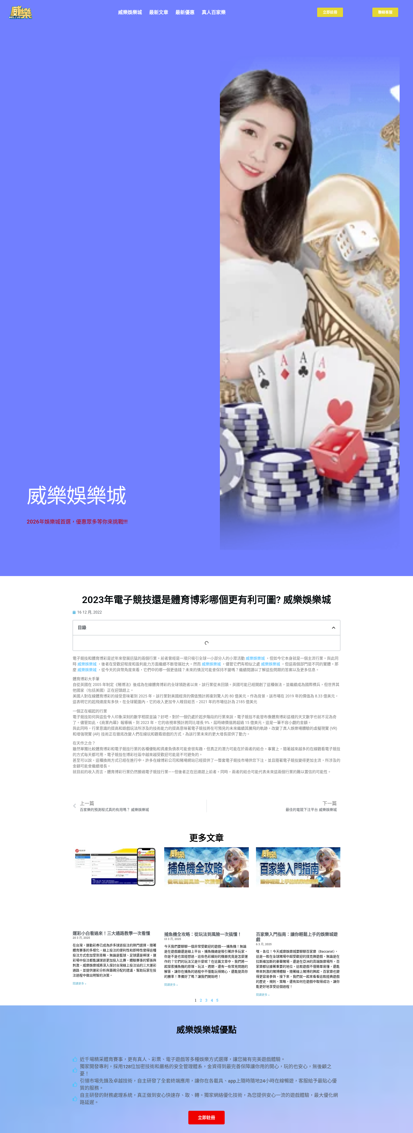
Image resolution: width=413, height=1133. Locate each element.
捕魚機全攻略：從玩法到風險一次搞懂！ (203, 934)
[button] (333, 628)
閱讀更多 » (79, 983)
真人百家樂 (214, 12)
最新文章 (158, 12)
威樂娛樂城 (130, 12)
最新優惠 (185, 12)
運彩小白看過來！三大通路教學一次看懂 (111, 933)
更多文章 (206, 838)
